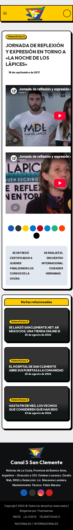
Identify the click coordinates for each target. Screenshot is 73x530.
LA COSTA (30, 516)
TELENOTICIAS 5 (49, 516)
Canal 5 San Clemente (36, 462)
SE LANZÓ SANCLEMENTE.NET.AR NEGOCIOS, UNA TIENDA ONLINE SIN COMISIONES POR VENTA (35, 331)
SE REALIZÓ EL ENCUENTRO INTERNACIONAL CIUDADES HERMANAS (52, 263)
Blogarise (26, 510)
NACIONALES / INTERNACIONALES (36, 523)
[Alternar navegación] (5, 13)
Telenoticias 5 (16, 36)
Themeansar (45, 510)
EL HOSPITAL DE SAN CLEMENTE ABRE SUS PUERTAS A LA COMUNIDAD (36, 368)
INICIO (17, 516)
